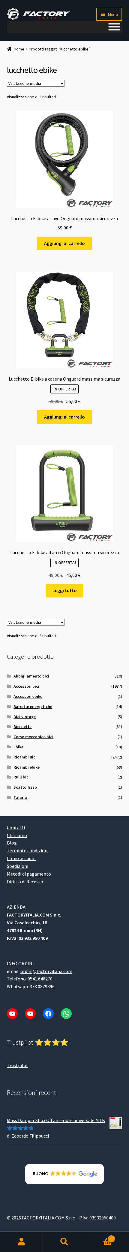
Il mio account (21, 858)
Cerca (64, 1242)
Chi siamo (17, 835)
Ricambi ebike (27, 767)
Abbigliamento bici (31, 676)
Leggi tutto (64, 590)
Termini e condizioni (28, 850)
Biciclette (23, 726)
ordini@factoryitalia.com (46, 971)
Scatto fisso (25, 787)
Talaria (20, 797)
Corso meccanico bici (33, 736)
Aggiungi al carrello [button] (64, 243)
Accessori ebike (28, 696)
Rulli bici (22, 777)
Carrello (99, 1236)
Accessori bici (26, 686)
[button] (64, 1174)
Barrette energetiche (33, 706)
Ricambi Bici (25, 757)
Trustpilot (17, 1065)
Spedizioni (17, 866)
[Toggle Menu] (114, 26)
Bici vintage (25, 716)
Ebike (18, 747)
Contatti (16, 827)
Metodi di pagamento (29, 874)
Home (19, 49)
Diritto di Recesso (25, 882)
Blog (12, 843)
